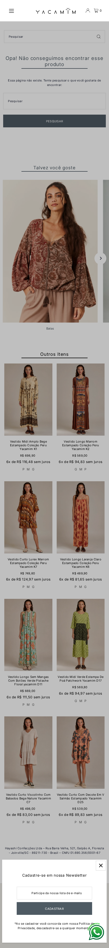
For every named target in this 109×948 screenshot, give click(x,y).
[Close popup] (100, 865)
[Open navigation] (19, 10)
